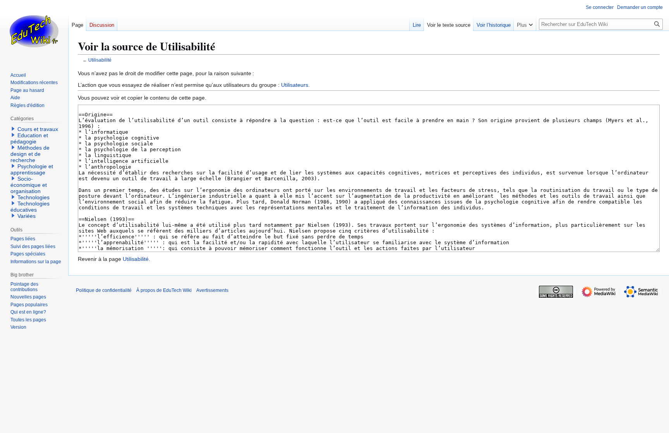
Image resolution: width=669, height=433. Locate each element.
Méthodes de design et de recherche (30, 154)
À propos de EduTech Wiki (164, 290)
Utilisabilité (100, 59)
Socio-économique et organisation (28, 185)
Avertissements (212, 290)
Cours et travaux (37, 129)
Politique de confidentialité (104, 290)
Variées (26, 216)
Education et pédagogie (29, 138)
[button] (525, 23)
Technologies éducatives (30, 206)
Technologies (33, 197)
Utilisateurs (294, 85)
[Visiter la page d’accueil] (34, 31)
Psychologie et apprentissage (31, 169)
